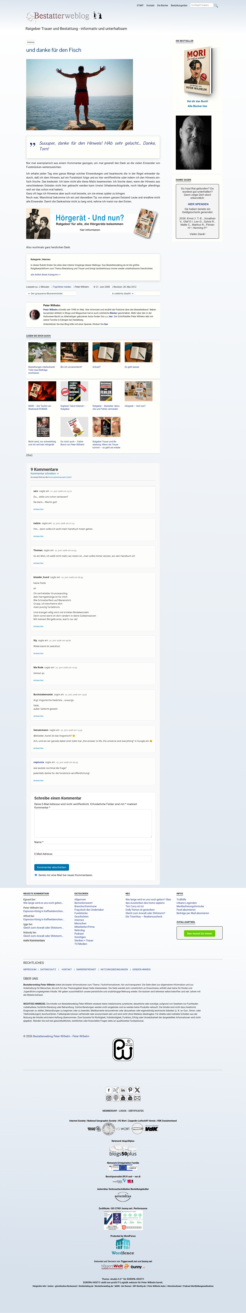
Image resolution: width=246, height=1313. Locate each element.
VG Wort (122, 1120)
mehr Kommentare (34, 940)
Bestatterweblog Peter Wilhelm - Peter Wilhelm (61, 1036)
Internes (79, 920)
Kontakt (150, 5)
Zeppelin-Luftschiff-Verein (141, 1120)
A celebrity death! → (123, 293)
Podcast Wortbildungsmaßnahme (198, 1286)
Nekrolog (79, 930)
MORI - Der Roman (123, 1286)
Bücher (113, 313)
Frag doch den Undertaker (89, 909)
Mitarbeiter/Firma (84, 926)
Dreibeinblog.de (86, 1286)
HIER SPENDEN (198, 204)
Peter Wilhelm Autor (156, 1286)
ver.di (137, 1176)
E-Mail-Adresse (43, 854)
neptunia (38, 762)
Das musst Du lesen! (199, 933)
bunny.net (147, 1261)
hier (111, 316)
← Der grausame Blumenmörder (45, 293)
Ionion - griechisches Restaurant (62, 1286)
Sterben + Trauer (83, 940)
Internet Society (77, 1120)
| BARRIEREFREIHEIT (84, 969)
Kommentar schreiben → (45, 473)
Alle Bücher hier (197, 106)
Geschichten (81, 916)
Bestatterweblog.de (104, 1286)
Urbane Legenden (187, 903)
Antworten (38, 509)
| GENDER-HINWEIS (139, 969)
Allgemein (80, 899)
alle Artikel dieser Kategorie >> (46, 274)
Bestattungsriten (179, 5)
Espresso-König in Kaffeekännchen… (43, 911)
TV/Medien (80, 944)
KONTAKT (66, 969)
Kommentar (42, 807)
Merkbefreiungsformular (190, 906)
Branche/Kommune (85, 906)
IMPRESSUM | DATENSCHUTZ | (41, 969)
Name (38, 842)
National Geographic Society (101, 1120)
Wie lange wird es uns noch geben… (43, 903)
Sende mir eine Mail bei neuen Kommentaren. (65, 875)
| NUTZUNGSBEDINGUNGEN (112, 969)
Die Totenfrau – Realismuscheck (144, 916)
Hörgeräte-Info (39, 1286)
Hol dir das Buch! (197, 101)
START (140, 5)
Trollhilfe (181, 899)
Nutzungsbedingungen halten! (60, 477)
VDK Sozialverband (167, 1120)
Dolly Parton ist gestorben (140, 909)
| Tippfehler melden (61, 287)
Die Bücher (162, 5)
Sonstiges (80, 937)
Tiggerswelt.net (129, 1261)
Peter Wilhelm (51, 305)
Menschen (80, 923)
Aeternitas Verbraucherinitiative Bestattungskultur (123, 1189)
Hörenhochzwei (174, 1286)
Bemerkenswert (83, 903)
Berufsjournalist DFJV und (119, 1176)
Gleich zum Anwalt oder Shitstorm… (43, 927)
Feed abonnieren (186, 909)
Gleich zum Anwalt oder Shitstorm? (145, 913)
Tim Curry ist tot (135, 906)
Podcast (79, 933)
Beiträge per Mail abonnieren (193, 913)
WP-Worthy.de (139, 1286)
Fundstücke (81, 913)
